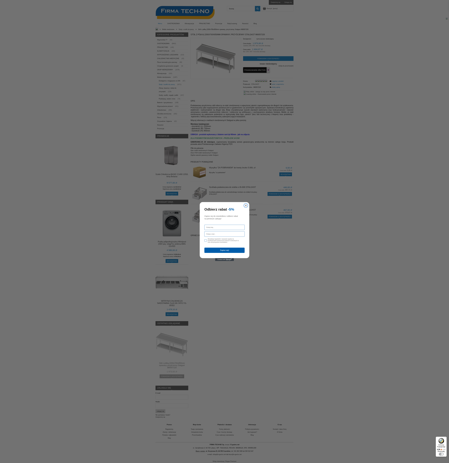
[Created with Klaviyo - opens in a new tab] (224, 259)
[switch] (441, 454)
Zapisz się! (224, 250)
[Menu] (445, 438)
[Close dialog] (246, 205)
